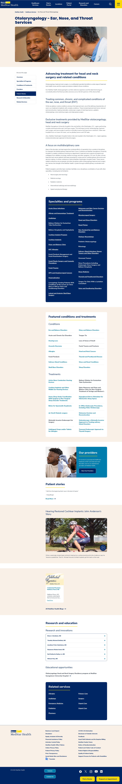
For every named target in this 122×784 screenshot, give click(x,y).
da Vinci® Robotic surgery (58, 413)
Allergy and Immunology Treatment (61, 213)
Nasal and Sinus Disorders (87, 220)
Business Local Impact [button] (52, 731)
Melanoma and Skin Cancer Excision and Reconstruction (91, 209)
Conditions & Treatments (24, 85)
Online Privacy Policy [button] (52, 748)
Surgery (81, 699)
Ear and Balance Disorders (58, 330)
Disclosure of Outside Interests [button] (87, 734)
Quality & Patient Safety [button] (85, 753)
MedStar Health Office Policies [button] (54, 745)
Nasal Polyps (83, 225)
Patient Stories (21, 94)
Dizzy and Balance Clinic (57, 245)
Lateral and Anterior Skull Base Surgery (60, 294)
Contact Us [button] (50, 777)
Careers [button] (96, 4)
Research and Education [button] (84, 4)
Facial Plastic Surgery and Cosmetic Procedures (61, 262)
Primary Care (83, 694)
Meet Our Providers (87, 471)
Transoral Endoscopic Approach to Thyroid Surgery (91, 430)
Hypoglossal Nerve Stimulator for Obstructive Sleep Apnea (91, 398)
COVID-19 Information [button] (85, 731)
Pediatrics (52, 708)
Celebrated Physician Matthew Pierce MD (53, 588)
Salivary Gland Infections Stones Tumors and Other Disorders (90, 252)
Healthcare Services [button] (35, 4)
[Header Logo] (8, 3)
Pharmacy (52, 713)
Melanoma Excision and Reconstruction (87, 414)
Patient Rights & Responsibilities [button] (88, 751)
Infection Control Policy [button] (52, 742)
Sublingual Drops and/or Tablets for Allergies (60, 430)
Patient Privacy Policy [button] (52, 751)
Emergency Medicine (56, 703)
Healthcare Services (30, 12)
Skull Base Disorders (56, 367)
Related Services (22, 102)
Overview (20, 77)
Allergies (52, 351)
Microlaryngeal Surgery (86, 215)
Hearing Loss (53, 341)
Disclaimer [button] (48, 734)
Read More (49, 499)
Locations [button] (58, 4)
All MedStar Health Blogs (55, 609)
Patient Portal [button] (69, 4)
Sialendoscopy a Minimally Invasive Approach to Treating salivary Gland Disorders (91, 422)
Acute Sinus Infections (57, 208)
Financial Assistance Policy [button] (53, 739)
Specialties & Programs (24, 81)
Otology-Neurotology (86, 237)
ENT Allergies (53, 249)
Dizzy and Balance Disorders (89, 330)
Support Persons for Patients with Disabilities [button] (92, 756)
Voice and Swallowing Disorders (90, 288)
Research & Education (23, 98)
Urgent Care (82, 703)
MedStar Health (19, 12)
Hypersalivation (54, 278)
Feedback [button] (81, 736)
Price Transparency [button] (51, 753)
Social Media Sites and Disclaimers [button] (56, 756)
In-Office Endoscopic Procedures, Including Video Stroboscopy (91, 407)
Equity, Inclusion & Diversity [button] (54, 736)
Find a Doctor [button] (48, 4)
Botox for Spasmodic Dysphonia (60, 406)
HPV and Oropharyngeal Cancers (60, 273)
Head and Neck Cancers (87, 351)
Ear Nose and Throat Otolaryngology (48, 12)
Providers (20, 89)
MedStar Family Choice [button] (85, 742)
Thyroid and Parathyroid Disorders (90, 277)
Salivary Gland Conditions (58, 362)
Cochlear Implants (55, 240)
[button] (110, 4)
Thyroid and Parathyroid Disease (90, 357)
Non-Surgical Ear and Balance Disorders (89, 231)
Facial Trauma (53, 268)
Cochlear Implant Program (58, 235)
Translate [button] (52, 759)
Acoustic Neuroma (55, 346)
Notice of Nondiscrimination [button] (87, 745)
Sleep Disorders (84, 367)
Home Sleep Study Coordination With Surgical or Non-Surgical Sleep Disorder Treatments (60, 399)
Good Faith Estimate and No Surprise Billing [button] (91, 739)
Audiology (52, 218)
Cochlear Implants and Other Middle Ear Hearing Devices (59, 388)
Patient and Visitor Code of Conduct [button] (89, 748)
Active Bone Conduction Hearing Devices (60, 381)
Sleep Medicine (83, 272)
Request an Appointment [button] (108, 779)
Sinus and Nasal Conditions (89, 362)
